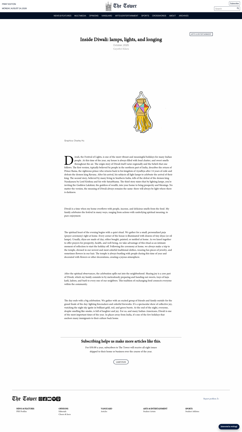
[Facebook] (45, 399)
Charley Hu (79, 140)
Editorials (62, 412)
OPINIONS (93, 15)
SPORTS (145, 15)
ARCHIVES (183, 15)
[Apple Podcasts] (58, 399)
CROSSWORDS (159, 15)
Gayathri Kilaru (121, 49)
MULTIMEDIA (80, 15)
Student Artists (149, 412)
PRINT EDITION (9, 4)
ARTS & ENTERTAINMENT (126, 15)
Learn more (121, 362)
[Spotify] (54, 399)
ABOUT (172, 15)
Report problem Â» (211, 399)
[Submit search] (238, 9)
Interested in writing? (229, 427)
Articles (104, 412)
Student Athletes (192, 412)
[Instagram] (40, 399)
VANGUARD (106, 15)
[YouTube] (49, 399)
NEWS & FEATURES (62, 15)
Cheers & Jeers (65, 414)
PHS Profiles (21, 412)
